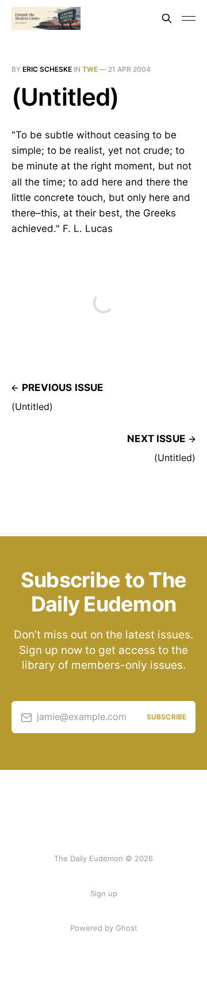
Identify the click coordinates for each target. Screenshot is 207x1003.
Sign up (103, 893)
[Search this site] (166, 18)
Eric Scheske (47, 69)
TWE (90, 69)
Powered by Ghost (103, 927)
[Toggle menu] (188, 18)
